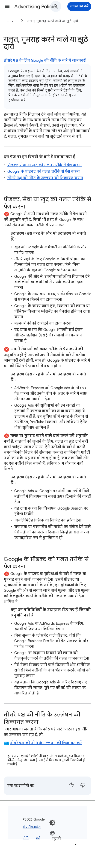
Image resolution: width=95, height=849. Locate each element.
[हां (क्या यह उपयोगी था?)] (71, 785)
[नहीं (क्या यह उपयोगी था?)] (83, 785)
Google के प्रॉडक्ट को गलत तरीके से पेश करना (43, 171)
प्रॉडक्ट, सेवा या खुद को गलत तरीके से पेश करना (44, 165)
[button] (7, 6)
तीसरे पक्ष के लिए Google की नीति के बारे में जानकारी (45, 60)
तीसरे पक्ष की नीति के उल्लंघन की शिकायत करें (46, 743)
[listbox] (63, 838)
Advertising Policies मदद (37, 6)
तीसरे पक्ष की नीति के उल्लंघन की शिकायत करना (45, 178)
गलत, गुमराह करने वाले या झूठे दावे (52, 21)
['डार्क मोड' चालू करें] (52, 822)
